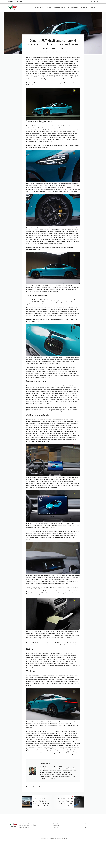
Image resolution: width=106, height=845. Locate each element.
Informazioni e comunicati (43, 7)
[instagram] (94, 1)
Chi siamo (11, 1)
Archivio (92, 7)
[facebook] (91, 1)
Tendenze (84, 7)
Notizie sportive (59, 7)
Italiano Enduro (45, 838)
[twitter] (97, 1)
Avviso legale (57, 825)
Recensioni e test (73, 7)
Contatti (19, 1)
